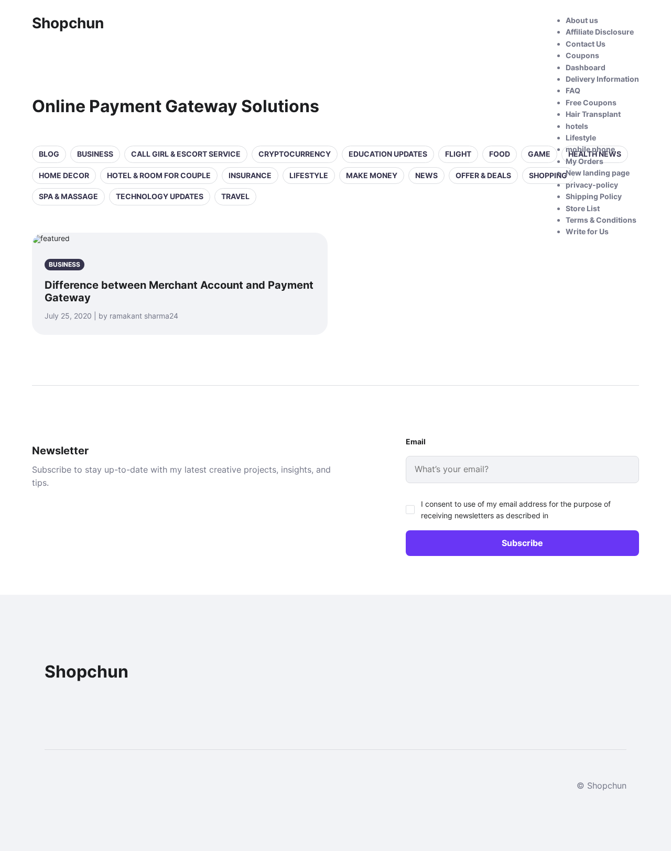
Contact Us (585, 43)
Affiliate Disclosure (600, 31)
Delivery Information (602, 78)
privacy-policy (592, 184)
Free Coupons (591, 102)
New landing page (598, 172)
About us (582, 20)
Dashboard (585, 67)
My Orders (584, 161)
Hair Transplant (593, 114)
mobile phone (590, 149)
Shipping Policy (594, 196)
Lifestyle (581, 137)
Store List (583, 208)
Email (416, 441)
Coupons (582, 55)
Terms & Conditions (601, 219)
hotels (577, 126)
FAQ (573, 90)
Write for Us (587, 231)
